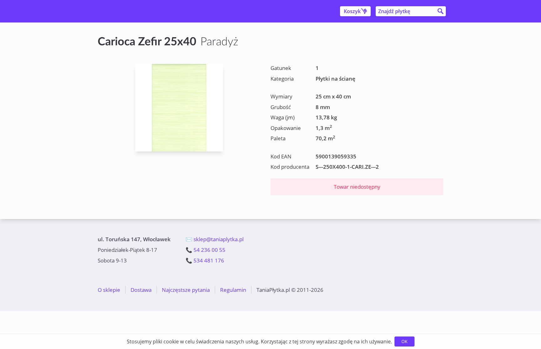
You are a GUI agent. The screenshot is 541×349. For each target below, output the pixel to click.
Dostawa (141, 289)
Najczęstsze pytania (186, 289)
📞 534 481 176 (205, 260)
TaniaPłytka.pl (134, 11)
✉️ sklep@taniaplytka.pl (215, 239)
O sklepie (109, 289)
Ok (404, 341)
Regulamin (233, 289)
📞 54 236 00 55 (205, 249)
